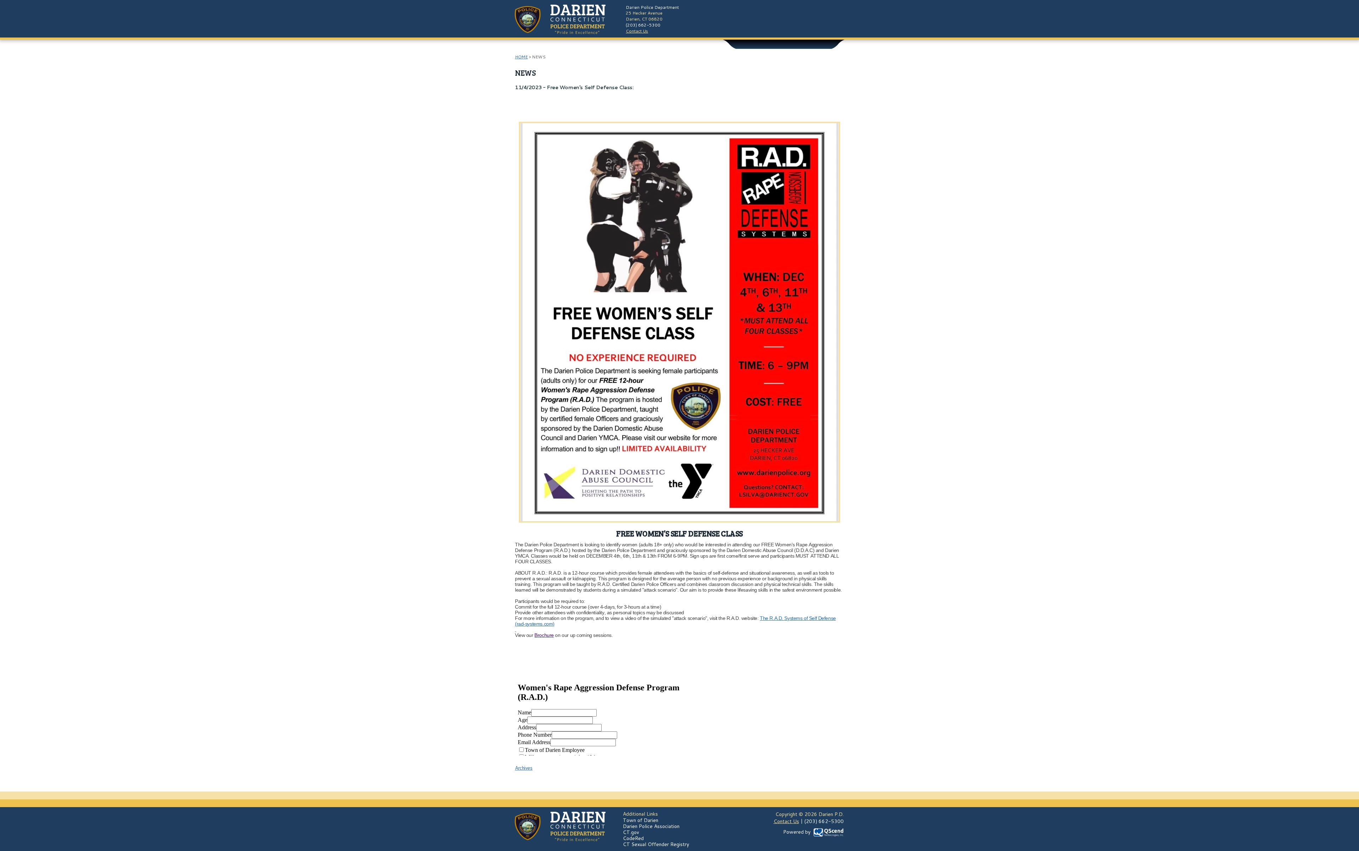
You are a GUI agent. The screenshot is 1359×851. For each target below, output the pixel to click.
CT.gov (631, 832)
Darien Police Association (651, 826)
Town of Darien (640, 820)
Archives (524, 767)
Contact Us (637, 31)
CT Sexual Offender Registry (656, 844)
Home (521, 57)
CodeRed (633, 838)
